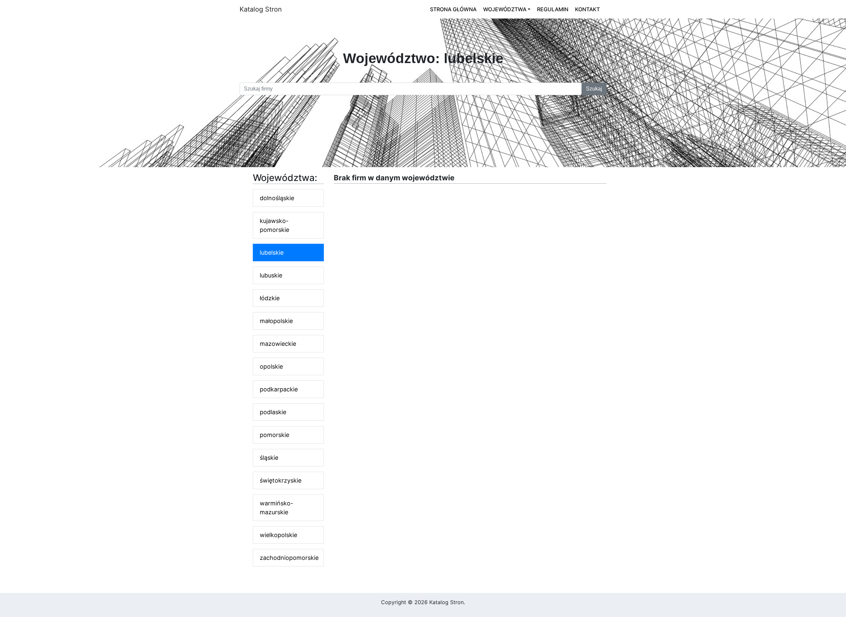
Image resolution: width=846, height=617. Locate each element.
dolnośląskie (277, 198)
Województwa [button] (504, 9)
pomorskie (274, 434)
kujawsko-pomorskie (274, 225)
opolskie (271, 366)
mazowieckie (278, 343)
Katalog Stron (261, 9)
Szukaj (594, 88)
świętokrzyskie (280, 480)
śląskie (269, 457)
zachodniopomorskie (289, 557)
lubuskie (271, 275)
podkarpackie (279, 389)
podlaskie (273, 412)
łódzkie (270, 298)
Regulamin (552, 9)
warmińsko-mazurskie (276, 508)
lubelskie (272, 252)
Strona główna (453, 9)
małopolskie (276, 320)
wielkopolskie (278, 534)
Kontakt (587, 9)
